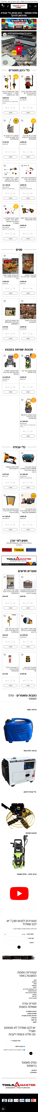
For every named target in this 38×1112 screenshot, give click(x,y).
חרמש (35, 987)
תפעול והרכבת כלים (31, 993)
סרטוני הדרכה (33, 998)
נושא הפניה (30, 934)
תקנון (35, 1022)
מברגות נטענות (32, 991)
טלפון (31, 942)
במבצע (35, 994)
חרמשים (34, 985)
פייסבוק (34, 1070)
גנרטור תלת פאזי (30, 750)
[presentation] (1, 560)
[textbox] (19, 14)
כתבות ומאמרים (31, 1011)
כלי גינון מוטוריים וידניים (30, 989)
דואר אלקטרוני (16, 1041)
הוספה (28, 113)
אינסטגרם (33, 1072)
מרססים (34, 982)
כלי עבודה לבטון (30, 792)
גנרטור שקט (32, 709)
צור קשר (34, 1020)
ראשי (35, 980)
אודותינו (34, 1018)
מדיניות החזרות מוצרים (29, 1016)
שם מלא (30, 938)
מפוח (35, 984)
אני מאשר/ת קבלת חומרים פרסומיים (13, 1050)
